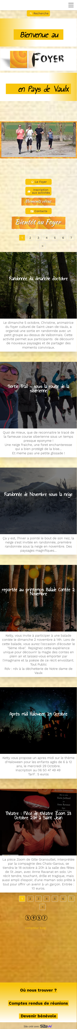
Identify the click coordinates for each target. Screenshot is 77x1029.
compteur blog (35, 927)
